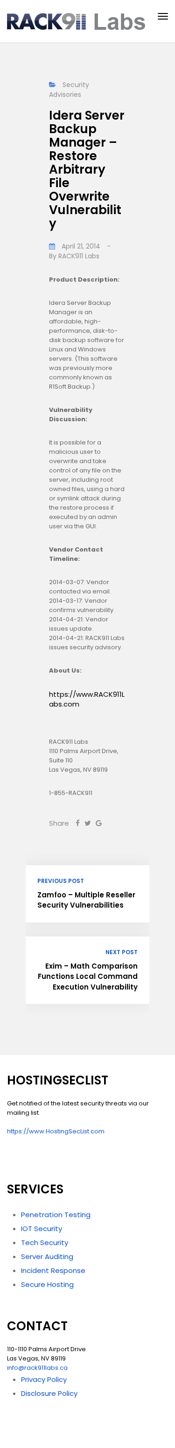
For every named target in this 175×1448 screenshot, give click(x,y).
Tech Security (44, 1242)
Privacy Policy (44, 1379)
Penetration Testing (56, 1214)
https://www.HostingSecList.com (56, 1131)
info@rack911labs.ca (37, 1367)
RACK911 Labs (78, 256)
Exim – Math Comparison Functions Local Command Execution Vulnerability (88, 976)
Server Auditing (47, 1256)
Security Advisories (69, 89)
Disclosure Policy (49, 1393)
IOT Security (41, 1228)
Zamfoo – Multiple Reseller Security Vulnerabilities (86, 900)
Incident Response (53, 1270)
